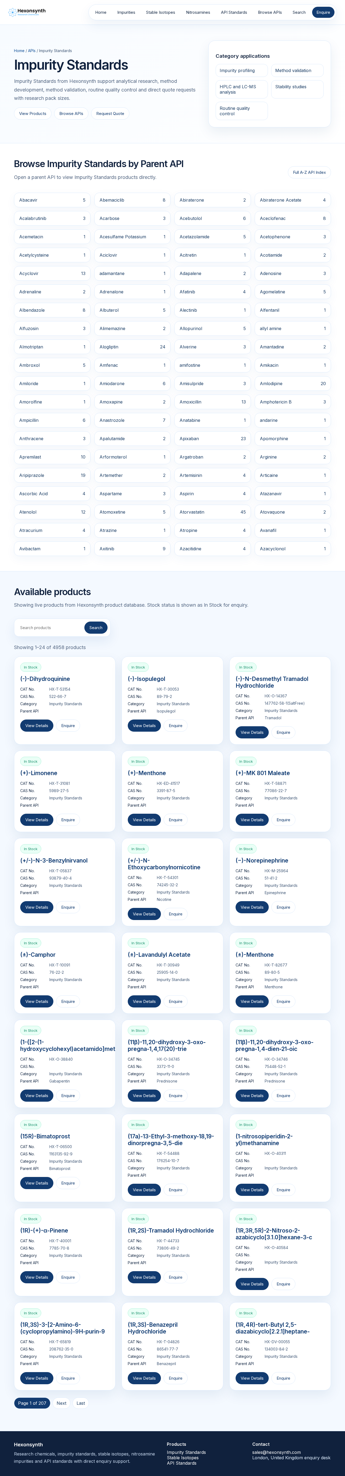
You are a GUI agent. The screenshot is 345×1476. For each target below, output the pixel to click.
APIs (32, 50)
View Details (36, 725)
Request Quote (110, 113)
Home (100, 12)
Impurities (126, 12)
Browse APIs (270, 12)
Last (81, 1403)
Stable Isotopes (160, 12)
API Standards (234, 12)
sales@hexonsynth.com (276, 1452)
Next (61, 1403)
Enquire (323, 12)
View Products (32, 113)
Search (299, 12)
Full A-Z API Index (309, 172)
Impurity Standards (186, 1452)
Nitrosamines (198, 12)
